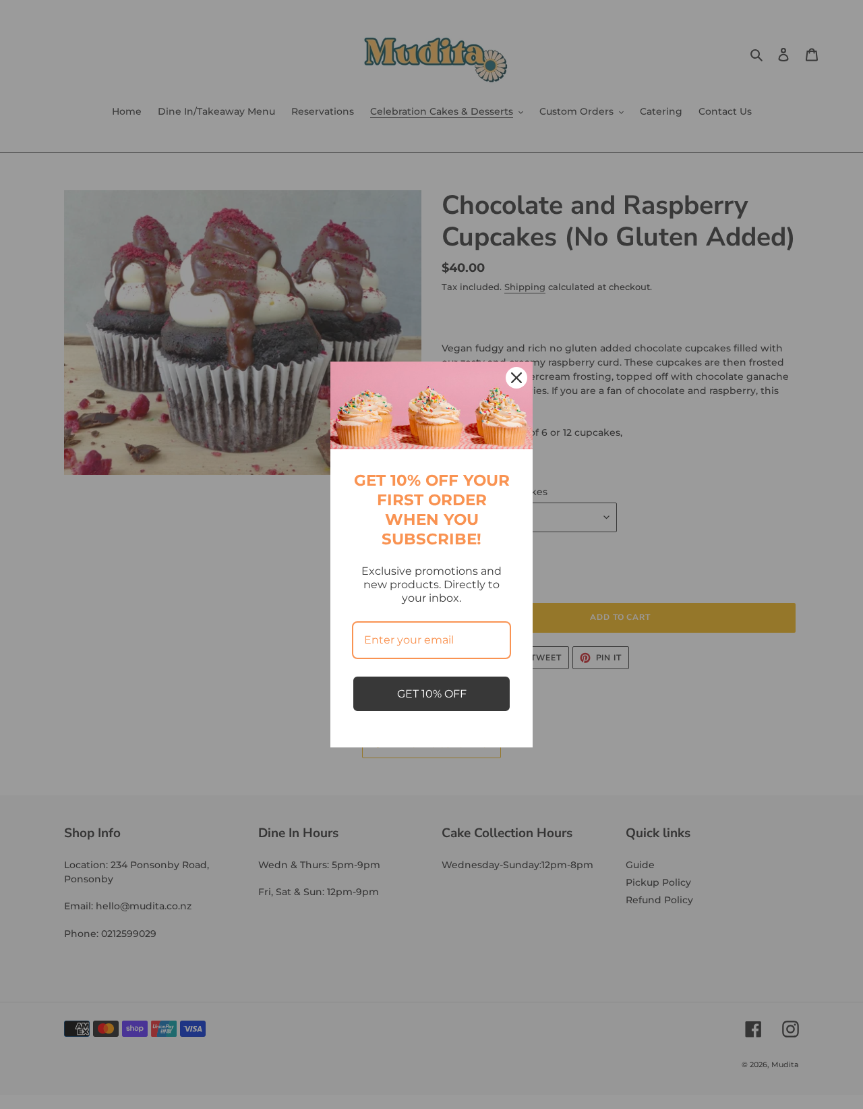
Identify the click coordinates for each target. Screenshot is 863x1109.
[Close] (516, 378)
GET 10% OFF (432, 693)
